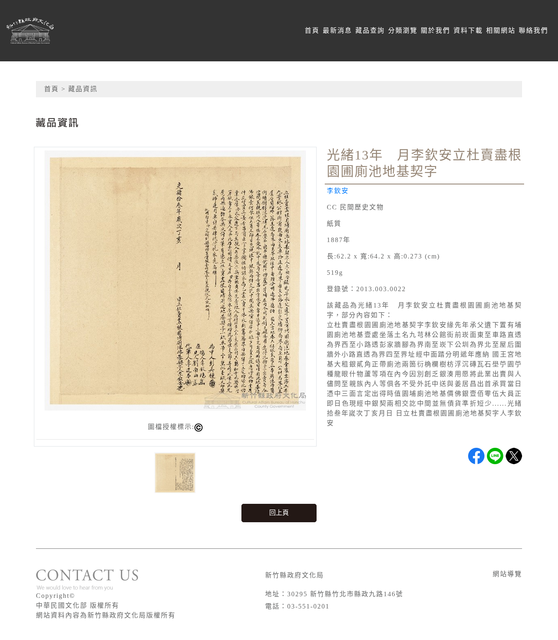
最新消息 (337, 30)
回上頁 (279, 512)
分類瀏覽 (402, 30)
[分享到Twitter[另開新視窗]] (514, 456)
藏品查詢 (370, 30)
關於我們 (435, 30)
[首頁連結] (72, 31)
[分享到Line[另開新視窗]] (495, 456)
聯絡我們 (533, 30)
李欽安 (338, 190)
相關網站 (501, 30)
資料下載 (468, 30)
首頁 (312, 30)
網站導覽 (507, 573)
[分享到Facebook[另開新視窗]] (476, 456)
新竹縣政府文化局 (294, 575)
